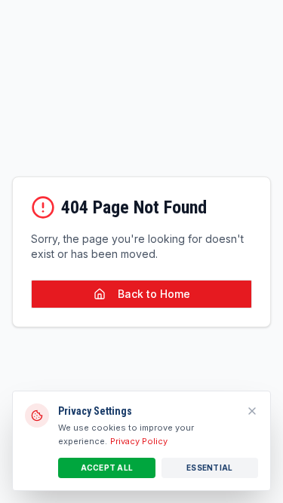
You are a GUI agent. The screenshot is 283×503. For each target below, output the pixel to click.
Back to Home (154, 293)
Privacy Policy (139, 441)
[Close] (252, 411)
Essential (209, 467)
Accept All (107, 467)
